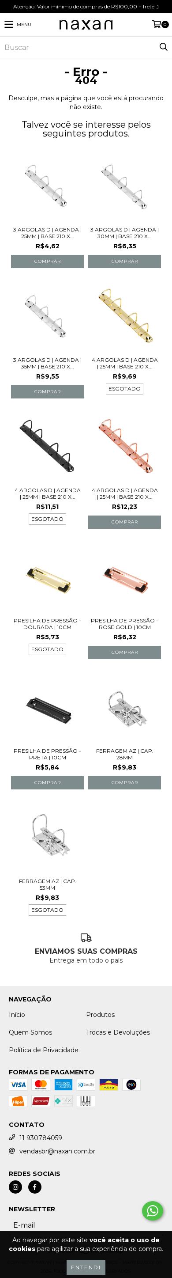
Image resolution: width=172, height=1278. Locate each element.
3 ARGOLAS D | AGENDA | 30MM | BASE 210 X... (124, 232)
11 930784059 (40, 1138)
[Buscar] (163, 47)
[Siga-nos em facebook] (34, 1187)
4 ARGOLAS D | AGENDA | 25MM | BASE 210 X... (125, 363)
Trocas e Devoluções (118, 1032)
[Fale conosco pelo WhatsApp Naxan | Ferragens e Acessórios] (152, 1211)
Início (17, 1015)
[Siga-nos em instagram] (15, 1187)
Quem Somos (30, 1032)
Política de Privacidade (44, 1050)
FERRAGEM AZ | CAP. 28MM (124, 754)
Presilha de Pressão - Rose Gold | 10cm (124, 623)
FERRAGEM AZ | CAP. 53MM (47, 884)
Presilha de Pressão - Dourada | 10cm (47, 623)
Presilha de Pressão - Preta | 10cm (47, 754)
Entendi (86, 1267)
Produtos (100, 1015)
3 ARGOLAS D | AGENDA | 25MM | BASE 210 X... (47, 232)
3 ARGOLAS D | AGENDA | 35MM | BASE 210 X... (47, 363)
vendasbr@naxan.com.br (57, 1151)
